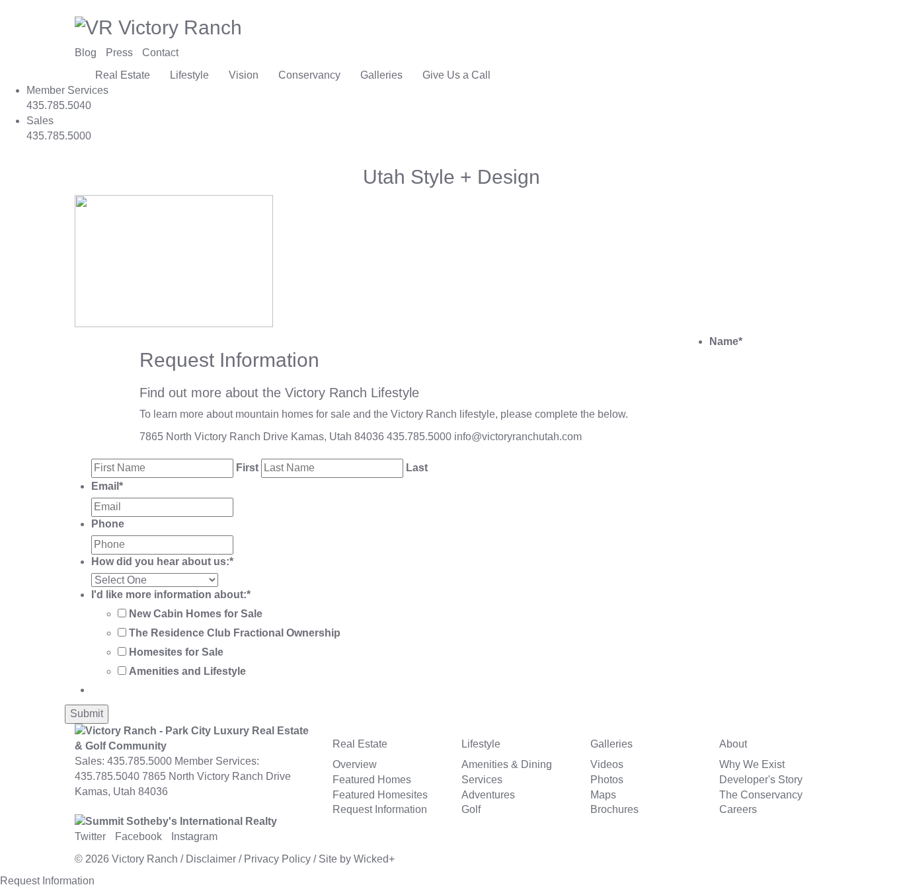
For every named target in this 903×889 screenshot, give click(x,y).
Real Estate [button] (122, 75)
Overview (355, 764)
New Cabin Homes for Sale (195, 613)
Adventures (488, 794)
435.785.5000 (419, 436)
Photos (606, 779)
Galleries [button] (381, 75)
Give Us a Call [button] (456, 75)
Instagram (194, 836)
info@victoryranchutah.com (518, 436)
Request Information (380, 809)
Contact (160, 52)
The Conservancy (761, 794)
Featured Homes (372, 779)
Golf (471, 809)
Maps (603, 794)
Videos (606, 764)
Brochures (614, 809)
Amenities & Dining (506, 764)
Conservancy (309, 75)
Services (481, 779)
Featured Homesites (380, 794)
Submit (86, 713)
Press (119, 52)
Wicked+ (374, 859)
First (247, 467)
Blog (86, 52)
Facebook (138, 836)
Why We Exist (752, 764)
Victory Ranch (145, 859)
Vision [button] (243, 75)
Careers (738, 809)
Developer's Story (761, 779)
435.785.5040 (107, 776)
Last (417, 467)
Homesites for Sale (176, 652)
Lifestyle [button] (189, 75)
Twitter (90, 836)
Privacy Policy (277, 859)
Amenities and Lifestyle (187, 671)
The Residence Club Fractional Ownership (234, 632)
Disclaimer (211, 859)
